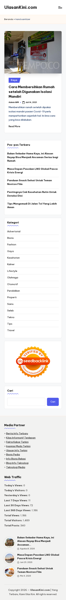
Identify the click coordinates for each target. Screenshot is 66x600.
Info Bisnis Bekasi (16, 458)
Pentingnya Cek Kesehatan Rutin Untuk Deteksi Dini (31, 193)
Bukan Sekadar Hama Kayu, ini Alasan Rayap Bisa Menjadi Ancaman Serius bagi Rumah (32, 157)
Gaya (14, 80)
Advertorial (13, 231)
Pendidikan (13, 290)
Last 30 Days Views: (17, 505)
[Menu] (60, 7)
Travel (10, 330)
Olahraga (12, 277)
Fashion (11, 244)
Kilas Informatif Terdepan (21, 437)
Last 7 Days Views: (16, 500)
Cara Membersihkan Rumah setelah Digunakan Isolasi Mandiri (32, 92)
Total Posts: (12, 525)
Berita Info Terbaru (17, 433)
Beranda (8, 19)
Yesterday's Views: (16, 495)
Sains (10, 304)
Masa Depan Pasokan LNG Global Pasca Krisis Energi (32, 170)
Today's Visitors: (15, 490)
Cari (10, 390)
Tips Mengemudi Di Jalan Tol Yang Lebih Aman (32, 205)
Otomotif (12, 284)
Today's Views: (13, 485)
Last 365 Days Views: (18, 510)
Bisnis (10, 238)
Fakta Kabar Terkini (17, 442)
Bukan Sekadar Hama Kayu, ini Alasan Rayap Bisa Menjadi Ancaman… (35, 541)
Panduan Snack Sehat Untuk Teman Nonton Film (29, 182)
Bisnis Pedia (13, 454)
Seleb (10, 310)
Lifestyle (12, 271)
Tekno (10, 317)
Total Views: (12, 515)
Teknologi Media (15, 467)
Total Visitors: (13, 520)
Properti (12, 297)
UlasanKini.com (20, 7)
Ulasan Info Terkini (16, 450)
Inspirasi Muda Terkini (18, 446)
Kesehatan (13, 257)
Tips (9, 323)
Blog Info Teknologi (17, 463)
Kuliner (11, 264)
